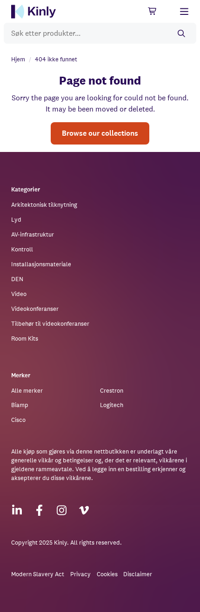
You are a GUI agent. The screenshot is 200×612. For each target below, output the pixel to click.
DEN (17, 279)
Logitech (111, 405)
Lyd (16, 220)
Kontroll (22, 249)
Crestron (111, 391)
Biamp (19, 405)
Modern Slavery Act (37, 574)
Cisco (18, 420)
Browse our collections (100, 133)
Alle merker (27, 391)
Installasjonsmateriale (41, 264)
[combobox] (100, 33)
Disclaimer (137, 574)
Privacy (80, 574)
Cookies (107, 574)
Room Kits (24, 338)
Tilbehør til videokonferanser (50, 324)
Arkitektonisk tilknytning (44, 205)
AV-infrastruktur (32, 234)
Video (19, 294)
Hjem (18, 59)
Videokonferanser (35, 309)
